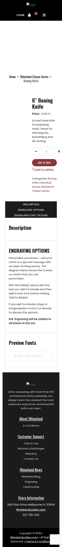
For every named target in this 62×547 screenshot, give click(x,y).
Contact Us (31, 459)
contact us (34, 308)
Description (31, 204)
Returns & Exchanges (31, 448)
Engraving (31, 481)
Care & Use (31, 443)
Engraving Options (31, 210)
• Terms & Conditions (37, 541)
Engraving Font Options (31, 215)
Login (20, 15)
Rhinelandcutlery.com (31, 510)
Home (12, 76)
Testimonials (31, 487)
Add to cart (44, 162)
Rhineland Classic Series (34, 76)
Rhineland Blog (31, 476)
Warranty (31, 453)
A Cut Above (31, 425)
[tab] (31, 204)
